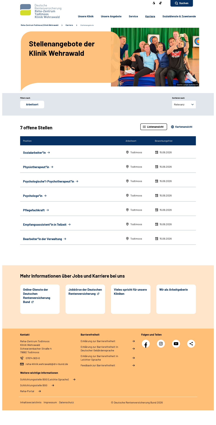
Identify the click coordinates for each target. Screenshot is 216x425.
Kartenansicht (183, 126)
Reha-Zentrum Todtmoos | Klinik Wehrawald (39, 25)
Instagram (161, 342)
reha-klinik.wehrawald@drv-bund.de (47, 364)
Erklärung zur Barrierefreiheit (98, 341)
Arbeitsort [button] (32, 104)
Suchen (183, 3)
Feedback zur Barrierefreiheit (98, 365)
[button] (181, 3)
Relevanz (179, 104)
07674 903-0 (33, 358)
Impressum (50, 402)
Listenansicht (155, 126)
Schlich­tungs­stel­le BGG (33, 385)
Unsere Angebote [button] (111, 16)
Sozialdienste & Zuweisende (179, 16)
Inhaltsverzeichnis (30, 402)
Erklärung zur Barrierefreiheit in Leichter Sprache (99, 357)
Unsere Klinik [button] (86, 16)
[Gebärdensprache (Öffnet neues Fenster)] (160, 3)
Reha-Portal (27, 391)
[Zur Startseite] (40, 11)
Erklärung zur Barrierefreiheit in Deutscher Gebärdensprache (99, 348)
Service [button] (133, 16)
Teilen (191, 343)
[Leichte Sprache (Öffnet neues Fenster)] (154, 3)
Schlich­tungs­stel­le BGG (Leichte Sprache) (44, 379)
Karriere (69, 25)
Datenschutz (66, 402)
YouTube (176, 342)
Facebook (146, 342)
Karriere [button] (150, 16)
